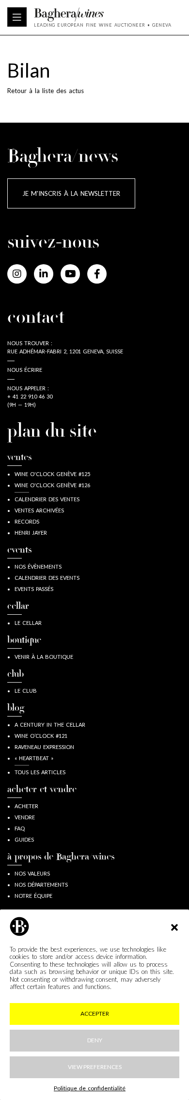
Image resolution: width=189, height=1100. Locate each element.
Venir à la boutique (44, 657)
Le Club (26, 690)
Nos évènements (38, 566)
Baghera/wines (102, 14)
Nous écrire (24, 370)
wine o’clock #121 (41, 736)
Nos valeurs (32, 873)
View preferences (95, 1066)
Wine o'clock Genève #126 (52, 485)
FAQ (20, 828)
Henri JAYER (31, 532)
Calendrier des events (47, 577)
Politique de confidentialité (90, 1088)
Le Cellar (28, 623)
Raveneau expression (44, 747)
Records (27, 521)
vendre (25, 817)
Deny (94, 1040)
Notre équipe (33, 896)
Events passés (34, 589)
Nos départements (41, 884)
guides (24, 839)
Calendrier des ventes (47, 499)
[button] (174, 926)
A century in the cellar (50, 724)
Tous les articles (40, 772)
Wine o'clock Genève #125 (52, 474)
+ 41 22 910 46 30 (29, 396)
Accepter (94, 1013)
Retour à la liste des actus (45, 91)
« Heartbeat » (34, 758)
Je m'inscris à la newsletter (71, 193)
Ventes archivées (39, 510)
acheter (26, 806)
